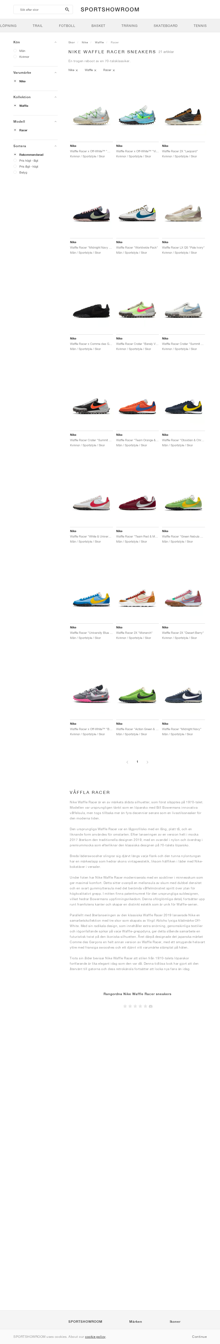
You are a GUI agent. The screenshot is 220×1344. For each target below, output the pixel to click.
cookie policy (95, 1337)
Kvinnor (24, 56)
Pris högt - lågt (28, 160)
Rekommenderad (31, 155)
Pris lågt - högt (28, 166)
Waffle (23, 106)
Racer (23, 130)
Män (22, 50)
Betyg (23, 172)
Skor (71, 42)
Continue (199, 1337)
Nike (22, 81)
